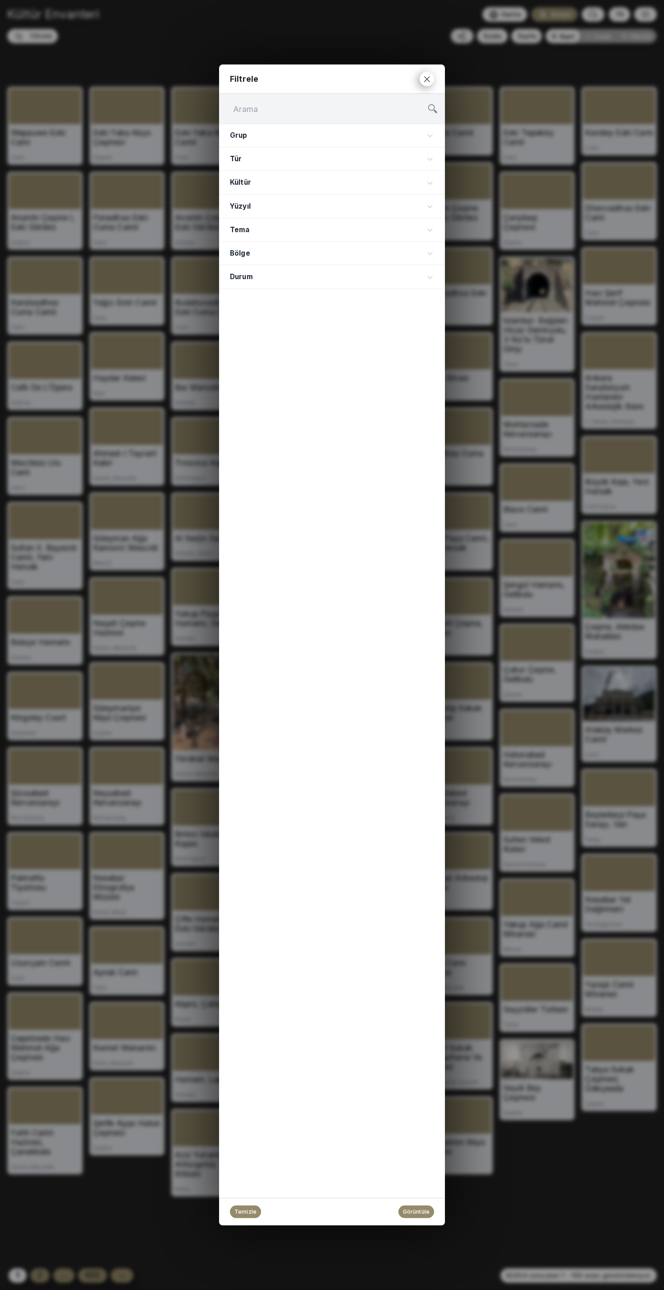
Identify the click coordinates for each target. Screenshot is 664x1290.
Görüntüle (416, 1211)
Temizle (245, 1211)
